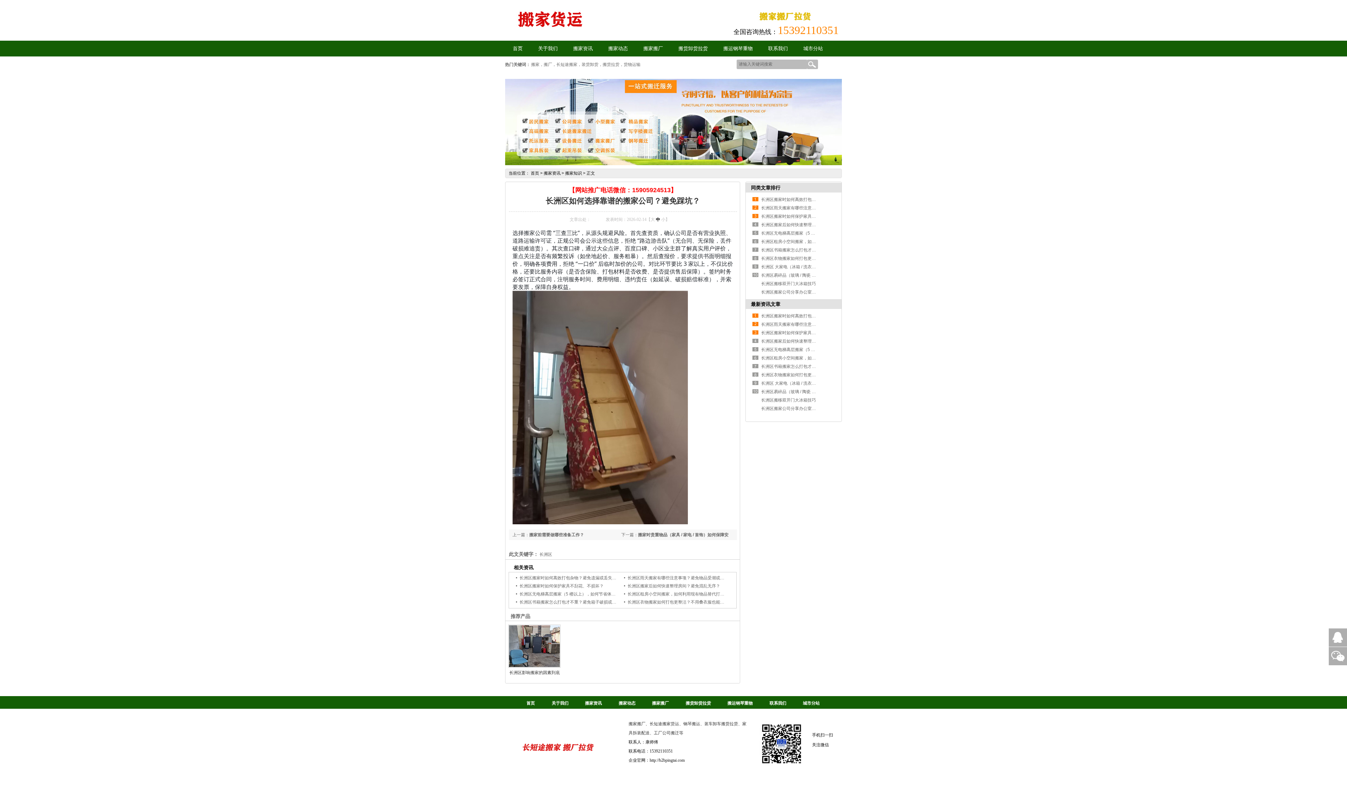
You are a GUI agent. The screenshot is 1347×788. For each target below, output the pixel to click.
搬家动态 (618, 48)
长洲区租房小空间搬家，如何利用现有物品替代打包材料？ (682, 594)
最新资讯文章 (765, 304)
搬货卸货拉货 (693, 48)
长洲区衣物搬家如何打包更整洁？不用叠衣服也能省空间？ (682, 602)
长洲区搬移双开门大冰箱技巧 (788, 283)
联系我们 (778, 48)
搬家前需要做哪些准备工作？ (556, 534)
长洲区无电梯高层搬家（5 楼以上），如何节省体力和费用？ (576, 594)
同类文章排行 (765, 187)
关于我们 (548, 48)
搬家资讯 (583, 48)
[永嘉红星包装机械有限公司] (558, 759)
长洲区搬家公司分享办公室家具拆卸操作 (799, 292)
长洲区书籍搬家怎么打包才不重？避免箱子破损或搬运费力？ (576, 602)
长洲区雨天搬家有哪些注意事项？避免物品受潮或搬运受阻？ (684, 577)
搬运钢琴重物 (738, 48)
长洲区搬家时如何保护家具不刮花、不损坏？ (562, 586)
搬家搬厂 (653, 48)
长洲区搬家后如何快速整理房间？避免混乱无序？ (674, 586)
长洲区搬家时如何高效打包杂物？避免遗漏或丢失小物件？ (574, 577)
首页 (535, 173)
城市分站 (813, 48)
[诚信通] (785, 21)
